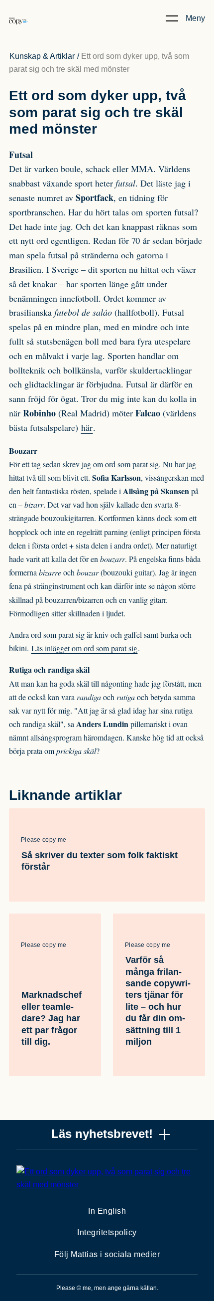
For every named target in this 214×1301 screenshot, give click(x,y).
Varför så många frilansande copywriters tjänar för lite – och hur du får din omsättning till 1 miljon (158, 1001)
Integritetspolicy (107, 1232)
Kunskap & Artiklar (42, 56)
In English (107, 1211)
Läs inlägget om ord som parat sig (84, 648)
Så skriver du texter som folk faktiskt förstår (99, 861)
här (87, 427)
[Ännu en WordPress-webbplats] (18, 31)
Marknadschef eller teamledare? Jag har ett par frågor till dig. (51, 1018)
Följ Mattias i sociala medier (107, 1254)
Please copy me (43, 839)
